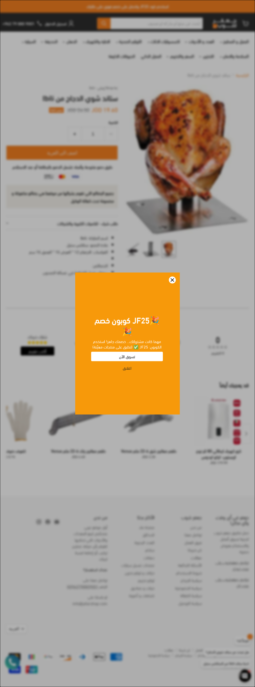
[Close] (172, 279)
